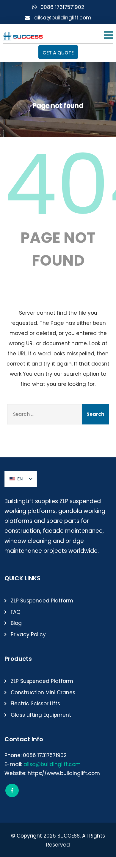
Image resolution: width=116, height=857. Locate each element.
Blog (16, 623)
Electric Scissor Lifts (35, 703)
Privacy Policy (28, 634)
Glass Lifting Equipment (41, 715)
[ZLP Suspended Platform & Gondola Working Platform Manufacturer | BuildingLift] (23, 34)
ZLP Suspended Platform (42, 600)
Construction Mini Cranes (43, 692)
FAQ (16, 612)
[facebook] (12, 790)
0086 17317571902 (62, 7)
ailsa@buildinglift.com (62, 17)
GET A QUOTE (58, 52)
